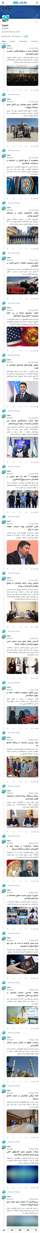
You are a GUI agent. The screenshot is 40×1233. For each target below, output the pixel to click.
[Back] (3, 7)
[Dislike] (14, 90)
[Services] (3, 2)
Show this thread (14, 94)
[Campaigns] (36, 1230)
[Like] (8, 90)
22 (6, 36)
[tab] (4, 41)
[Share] (37, 90)
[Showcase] (4, 1230)
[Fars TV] (20, 1230)
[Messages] (28, 1230)
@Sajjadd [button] (10, 48)
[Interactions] (12, 1230)
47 (16, 36)
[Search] (37, 2)
